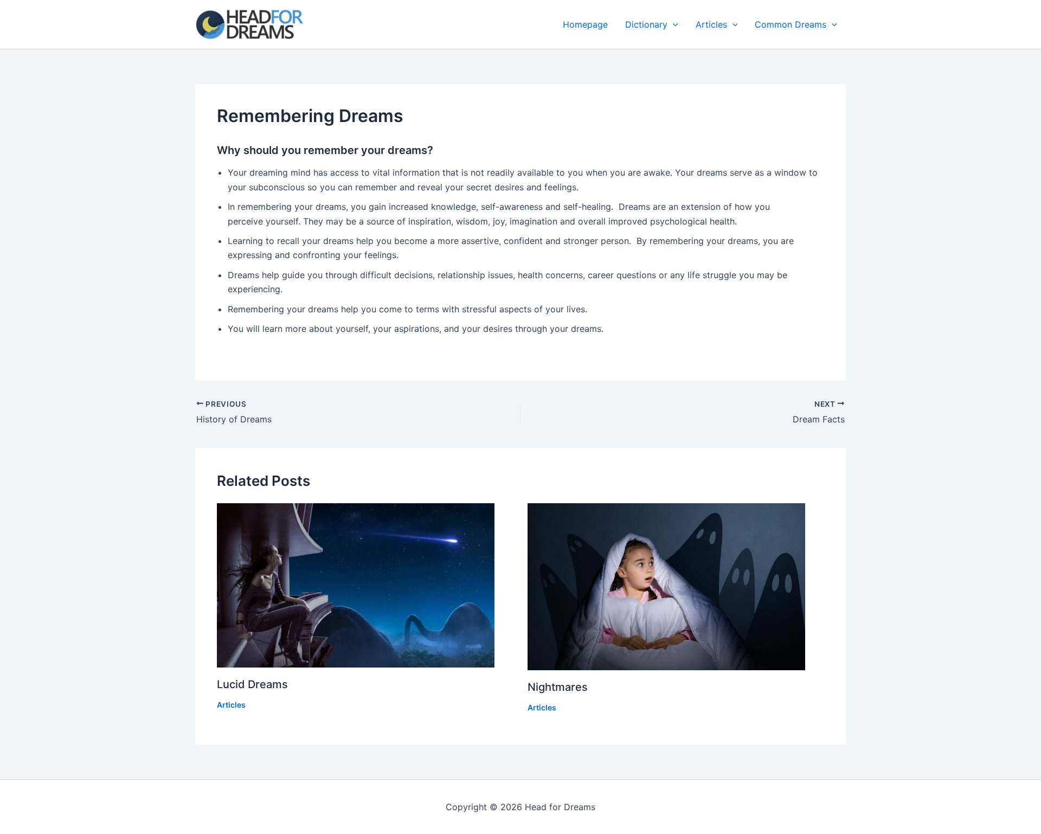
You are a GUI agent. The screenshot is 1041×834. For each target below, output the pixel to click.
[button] (672, 24)
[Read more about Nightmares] (676, 587)
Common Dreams (790, 24)
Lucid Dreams (252, 684)
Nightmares (558, 687)
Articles (711, 24)
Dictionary (646, 24)
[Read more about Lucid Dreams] (365, 585)
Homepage (585, 24)
